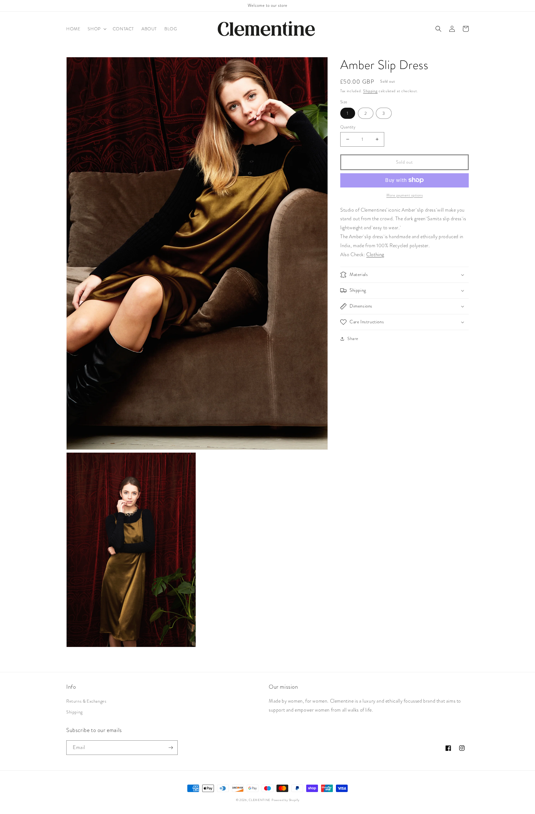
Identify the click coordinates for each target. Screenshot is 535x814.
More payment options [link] (404, 195)
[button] (96, 28)
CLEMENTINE (259, 800)
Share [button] (353, 338)
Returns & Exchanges (86, 701)
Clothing (375, 254)
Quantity (347, 127)
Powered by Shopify (285, 800)
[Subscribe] (170, 747)
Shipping (370, 91)
